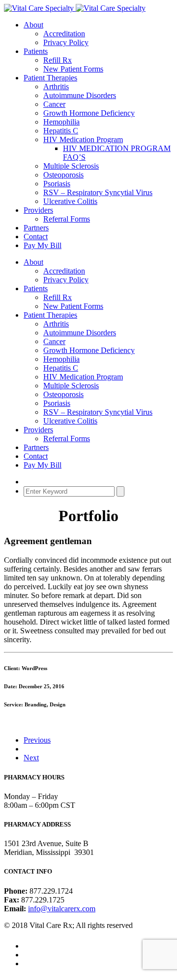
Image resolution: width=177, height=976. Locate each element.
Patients (36, 51)
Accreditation (64, 33)
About (33, 25)
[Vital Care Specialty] (75, 8)
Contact (36, 236)
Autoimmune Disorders (79, 95)
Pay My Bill (42, 245)
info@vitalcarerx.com (61, 908)
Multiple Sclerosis (71, 166)
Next (31, 757)
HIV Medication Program (83, 139)
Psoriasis (56, 183)
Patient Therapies (50, 78)
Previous (37, 740)
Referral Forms (66, 219)
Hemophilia (61, 122)
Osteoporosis (63, 175)
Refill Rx (57, 60)
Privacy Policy (65, 42)
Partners (36, 228)
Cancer (54, 104)
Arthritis (56, 86)
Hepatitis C (60, 130)
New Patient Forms (73, 69)
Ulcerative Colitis (70, 201)
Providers (38, 210)
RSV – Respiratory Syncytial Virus (97, 192)
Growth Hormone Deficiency (89, 113)
